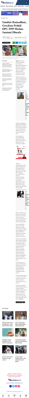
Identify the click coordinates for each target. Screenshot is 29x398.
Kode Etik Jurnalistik (15, 376)
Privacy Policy (17, 373)
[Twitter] (13, 386)
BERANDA (3, 6)
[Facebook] (10, 386)
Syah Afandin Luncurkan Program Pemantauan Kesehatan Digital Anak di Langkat (7, 70)
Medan (6, 18)
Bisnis (15, 6)
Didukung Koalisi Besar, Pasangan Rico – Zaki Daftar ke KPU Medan (7, 324)
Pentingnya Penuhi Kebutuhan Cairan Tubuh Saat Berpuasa (7, 341)
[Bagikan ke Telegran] (25, 42)
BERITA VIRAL (21, 6)
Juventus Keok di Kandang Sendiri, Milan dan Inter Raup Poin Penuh (7, 79)
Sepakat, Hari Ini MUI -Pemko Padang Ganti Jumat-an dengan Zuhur (7, 84)
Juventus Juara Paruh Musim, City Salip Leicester (7, 358)
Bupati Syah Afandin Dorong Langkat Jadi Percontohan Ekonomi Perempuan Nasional (7, 75)
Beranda (3, 18)
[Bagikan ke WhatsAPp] (22, 42)
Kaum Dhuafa (18, 302)
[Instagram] (16, 386)
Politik (19, 37)
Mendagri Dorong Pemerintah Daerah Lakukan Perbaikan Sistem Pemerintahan (7, 89)
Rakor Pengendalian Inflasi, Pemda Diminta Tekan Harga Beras (20, 324)
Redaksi (10, 373)
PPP (23, 302)
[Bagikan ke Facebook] (16, 42)
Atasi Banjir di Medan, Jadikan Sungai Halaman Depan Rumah (21, 341)
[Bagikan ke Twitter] (19, 42)
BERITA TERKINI (9, 6)
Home (3, 396)
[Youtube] (18, 386)
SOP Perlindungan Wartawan (14, 375)
